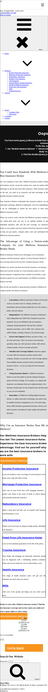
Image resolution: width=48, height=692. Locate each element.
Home (6, 53)
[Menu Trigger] (43, 5)
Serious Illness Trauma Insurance (20, 83)
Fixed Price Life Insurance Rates (22, 537)
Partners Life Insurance (17, 79)
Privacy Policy (30, 689)
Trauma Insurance (14, 550)
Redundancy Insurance (17, 77)
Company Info (14, 112)
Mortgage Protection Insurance (20, 75)
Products (7, 71)
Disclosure (12, 114)
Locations (7, 116)
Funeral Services (15, 91)
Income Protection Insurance (19, 73)
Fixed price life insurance (18, 87)
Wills (11, 89)
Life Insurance (14, 81)
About (6, 110)
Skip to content (5, 15)
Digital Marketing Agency (17, 691)
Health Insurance (13, 569)
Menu (41, 49)
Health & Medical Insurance (19, 85)
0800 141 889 (11, 13)
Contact (7, 118)
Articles (7, 93)
